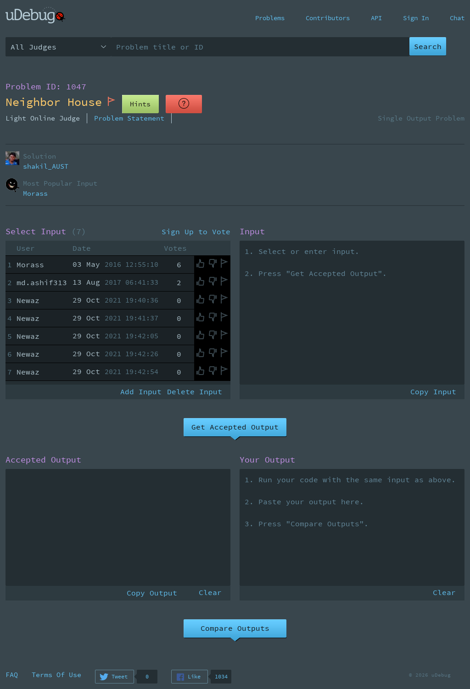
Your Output (267, 460)
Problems (270, 18)
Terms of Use (56, 674)
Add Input (141, 391)
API (376, 18)
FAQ (12, 674)
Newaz (28, 300)
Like (194, 676)
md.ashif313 (42, 282)
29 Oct (115, 299)
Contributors (328, 18)
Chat (457, 18)
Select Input (46, 231)
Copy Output (152, 592)
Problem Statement (129, 118)
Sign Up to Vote (196, 231)
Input (252, 231)
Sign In (416, 18)
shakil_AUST (45, 166)
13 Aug (115, 282)
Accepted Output (43, 460)
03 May (115, 264)
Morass (35, 193)
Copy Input (433, 391)
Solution (39, 156)
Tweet (120, 676)
